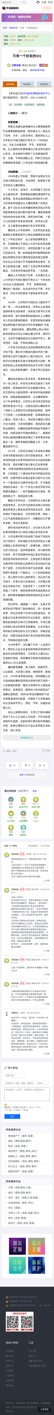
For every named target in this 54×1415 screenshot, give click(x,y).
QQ (10, 105)
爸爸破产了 (14, 1136)
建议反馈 (10, 1356)
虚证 (10, 1141)
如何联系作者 (37, 70)
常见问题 (10, 1351)
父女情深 (18, 105)
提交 (12, 1116)
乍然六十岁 (14, 1213)
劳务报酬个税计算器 (37, 1366)
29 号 (25, 1110)
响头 (10, 1218)
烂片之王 (13, 1166)
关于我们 (10, 1371)
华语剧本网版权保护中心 (36, 93)
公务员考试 (29, 105)
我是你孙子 (14, 1171)
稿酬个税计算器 (35, 1361)
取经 (10, 1146)
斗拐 (10, 1187)
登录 (50, 2)
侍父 (10, 1208)
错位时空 (13, 1151)
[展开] (24, 113)
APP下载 (32, 1351)
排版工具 (32, 1356)
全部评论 (34, 846)
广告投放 (10, 1376)
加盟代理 (10, 1381)
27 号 (8, 1110)
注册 (44, 2)
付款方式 (10, 1366)
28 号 (17, 1110)
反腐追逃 (40, 105)
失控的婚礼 (14, 1161)
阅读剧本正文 (27, 738)
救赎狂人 (13, 1156)
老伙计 (11, 1223)
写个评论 (46, 846)
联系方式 (10, 1361)
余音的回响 (14, 1202)
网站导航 (10, 1386)
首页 (5, 28)
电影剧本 (13, 28)
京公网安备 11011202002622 (20, 1301)
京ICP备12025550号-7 (28, 1297)
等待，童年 (14, 1197)
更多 (35, 791)
